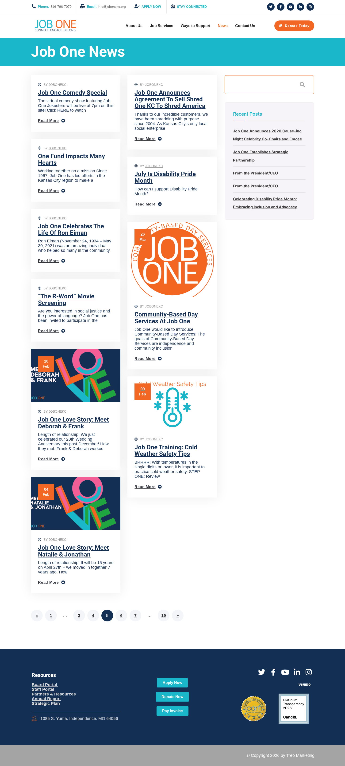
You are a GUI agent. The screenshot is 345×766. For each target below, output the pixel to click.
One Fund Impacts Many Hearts (71, 159)
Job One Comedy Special (72, 92)
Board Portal (45, 684)
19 (163, 615)
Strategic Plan (46, 703)
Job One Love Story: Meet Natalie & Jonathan (73, 551)
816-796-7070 (55, 6)
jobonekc (57, 85)
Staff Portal (43, 689)
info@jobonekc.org (106, 6)
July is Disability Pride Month (165, 177)
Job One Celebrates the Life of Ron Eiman (71, 229)
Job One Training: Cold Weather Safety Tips (165, 450)
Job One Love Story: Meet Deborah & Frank (73, 423)
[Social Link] (271, 7)
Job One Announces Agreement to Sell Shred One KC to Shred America (169, 99)
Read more (48, 121)
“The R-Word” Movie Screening (66, 299)
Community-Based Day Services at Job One (166, 317)
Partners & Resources (54, 694)
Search (302, 84)
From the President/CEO (255, 173)
